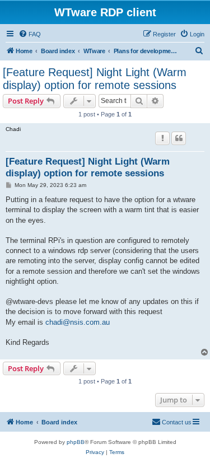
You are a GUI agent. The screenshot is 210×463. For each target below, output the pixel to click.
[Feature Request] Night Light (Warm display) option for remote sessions (94, 78)
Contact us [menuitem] (177, 422)
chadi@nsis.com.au (77, 322)
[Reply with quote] (178, 138)
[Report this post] (162, 138)
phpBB (76, 442)
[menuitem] (29, 34)
